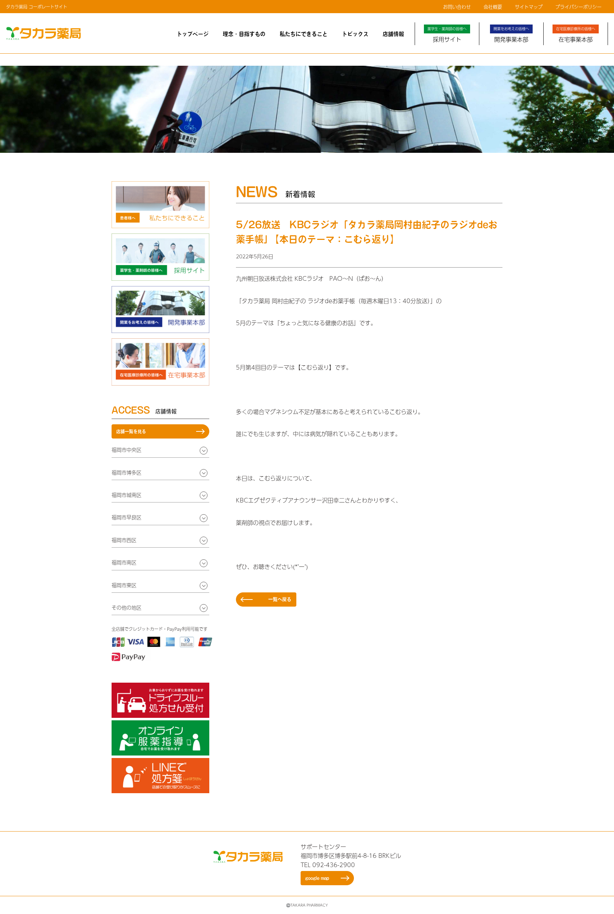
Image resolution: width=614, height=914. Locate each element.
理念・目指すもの (244, 34)
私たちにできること (304, 34)
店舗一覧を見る (131, 431)
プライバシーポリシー (578, 6)
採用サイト (447, 35)
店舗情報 (393, 34)
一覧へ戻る (279, 599)
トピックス (355, 34)
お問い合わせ (457, 6)
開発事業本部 (511, 35)
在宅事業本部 (575, 35)
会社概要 (493, 6)
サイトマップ (529, 6)
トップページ (193, 34)
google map (317, 878)
